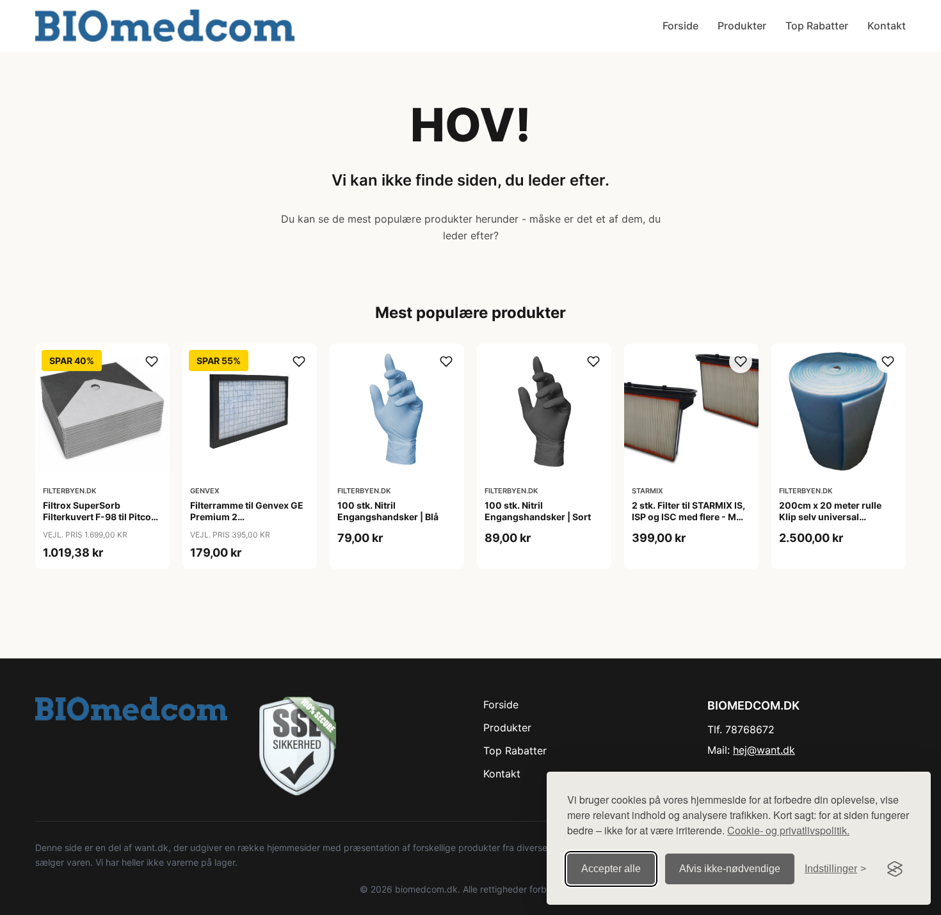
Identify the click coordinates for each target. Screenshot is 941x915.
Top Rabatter (816, 25)
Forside (680, 25)
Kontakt (886, 25)
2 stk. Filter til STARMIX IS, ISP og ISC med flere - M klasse (688, 517)
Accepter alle (611, 868)
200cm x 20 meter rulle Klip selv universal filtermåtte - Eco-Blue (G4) (837, 517)
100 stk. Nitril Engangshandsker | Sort (538, 511)
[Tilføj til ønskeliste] (151, 361)
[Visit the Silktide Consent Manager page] (895, 869)
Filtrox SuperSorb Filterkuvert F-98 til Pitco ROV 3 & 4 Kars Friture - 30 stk (101, 523)
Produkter (742, 25)
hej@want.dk (764, 750)
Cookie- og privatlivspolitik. (788, 830)
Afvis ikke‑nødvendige (729, 868)
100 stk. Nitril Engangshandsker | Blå (387, 511)
